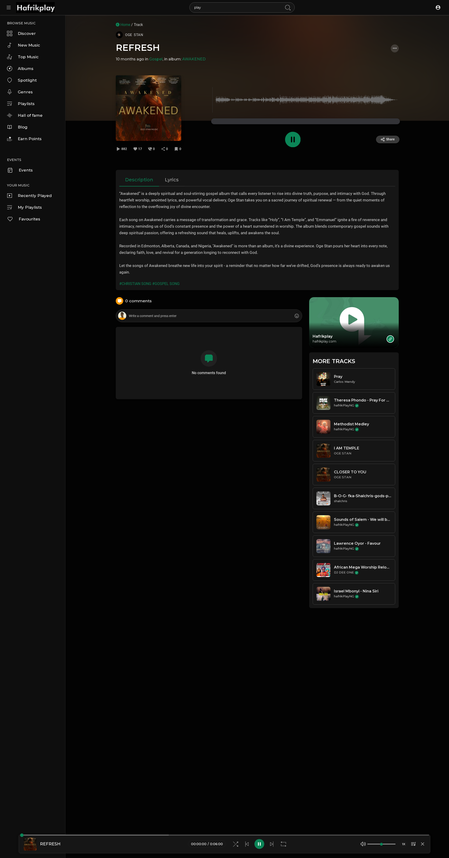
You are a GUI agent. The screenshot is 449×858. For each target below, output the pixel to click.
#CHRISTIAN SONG (135, 283)
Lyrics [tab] (172, 180)
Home (124, 24)
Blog (22, 127)
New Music (29, 45)
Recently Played (35, 195)
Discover (27, 33)
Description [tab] (139, 180)
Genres (25, 92)
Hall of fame (30, 115)
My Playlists (30, 207)
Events (26, 170)
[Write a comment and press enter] (209, 316)
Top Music (28, 57)
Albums (25, 68)
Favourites (29, 219)
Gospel (156, 59)
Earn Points (30, 138)
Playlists (26, 103)
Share (390, 139)
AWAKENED (194, 59)
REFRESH (138, 47)
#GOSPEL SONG (166, 283)
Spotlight (27, 80)
